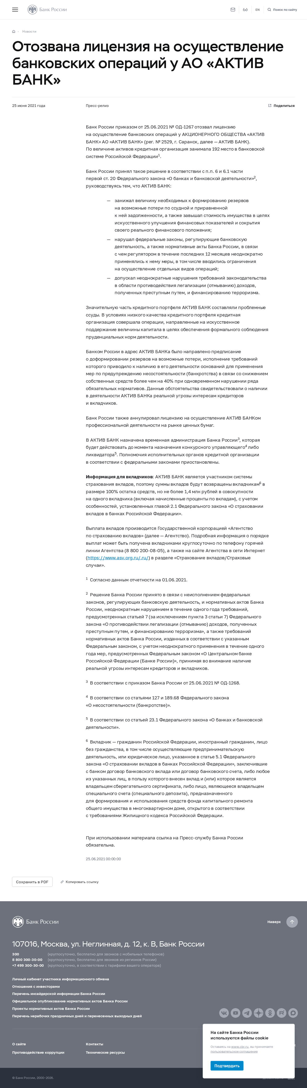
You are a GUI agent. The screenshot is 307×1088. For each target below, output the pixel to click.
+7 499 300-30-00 (28, 965)
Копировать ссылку (82, 882)
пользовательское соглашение (234, 1051)
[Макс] (293, 1013)
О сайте (19, 1044)
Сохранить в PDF (32, 881)
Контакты (94, 1044)
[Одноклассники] (270, 1013)
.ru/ (144, 557)
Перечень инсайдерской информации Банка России (58, 993)
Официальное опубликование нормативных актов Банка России (70, 1001)
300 (15, 954)
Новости (29, 31)
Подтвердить (227, 1065)
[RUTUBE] (281, 1013)
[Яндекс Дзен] (258, 1013)
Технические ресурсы (105, 1052)
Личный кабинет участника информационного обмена (60, 979)
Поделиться (284, 105)
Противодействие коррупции (38, 1052)
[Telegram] (247, 1013)
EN (257, 10)
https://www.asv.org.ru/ (114, 557)
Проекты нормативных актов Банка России (51, 1008)
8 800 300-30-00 (27, 959)
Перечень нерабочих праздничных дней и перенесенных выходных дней (77, 1016)
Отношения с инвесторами (36, 986)
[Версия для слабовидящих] (245, 9)
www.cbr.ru (239, 1046)
